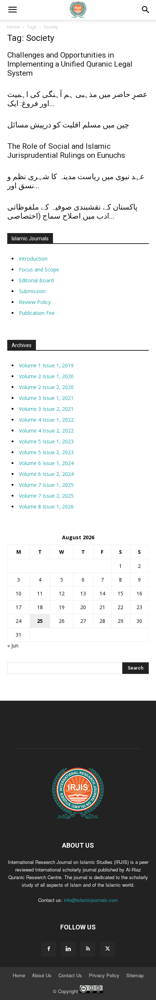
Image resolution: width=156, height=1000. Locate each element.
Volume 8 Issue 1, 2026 (46, 506)
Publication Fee (37, 312)
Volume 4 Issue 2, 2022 (46, 430)
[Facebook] (48, 949)
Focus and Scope (39, 269)
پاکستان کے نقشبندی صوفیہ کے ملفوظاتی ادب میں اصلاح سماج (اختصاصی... (72, 211)
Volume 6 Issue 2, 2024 (46, 474)
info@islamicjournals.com (91, 899)
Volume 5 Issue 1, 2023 (46, 441)
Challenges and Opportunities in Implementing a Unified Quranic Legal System (69, 64)
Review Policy (35, 302)
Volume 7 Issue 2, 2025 (46, 495)
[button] (146, 10)
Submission (32, 291)
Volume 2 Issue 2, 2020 (46, 387)
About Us (42, 975)
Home (13, 27)
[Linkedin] (68, 949)
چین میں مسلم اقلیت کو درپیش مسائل (68, 125)
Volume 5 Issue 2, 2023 (46, 452)
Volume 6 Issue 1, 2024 (46, 463)
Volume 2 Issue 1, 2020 (46, 376)
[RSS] (88, 949)
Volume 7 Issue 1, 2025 (46, 484)
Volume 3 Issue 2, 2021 (46, 408)
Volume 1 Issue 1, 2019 (46, 365)
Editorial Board (36, 280)
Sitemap (135, 975)
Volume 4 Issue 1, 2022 (46, 419)
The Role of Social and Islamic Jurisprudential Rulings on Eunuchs (66, 151)
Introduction (33, 258)
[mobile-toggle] (12, 10)
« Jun (13, 645)
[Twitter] (107, 949)
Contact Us (70, 975)
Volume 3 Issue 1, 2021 (46, 397)
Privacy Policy (104, 975)
